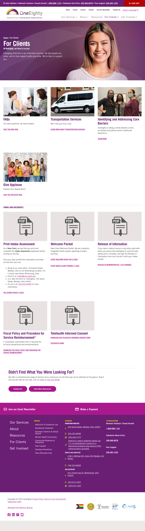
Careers (83, 10)
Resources (96, 17)
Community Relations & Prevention (45, 441)
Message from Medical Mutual (20, 507)
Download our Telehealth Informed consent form (70, 338)
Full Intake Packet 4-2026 (13, 293)
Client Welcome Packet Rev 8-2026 (64, 259)
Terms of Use (49, 499)
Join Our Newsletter (103, 10)
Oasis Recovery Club (43, 453)
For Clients (111, 17)
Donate (91, 10)
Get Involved (128, 17)
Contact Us (116, 10)
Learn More (102, 139)
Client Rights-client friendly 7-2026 (65, 266)
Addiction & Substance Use (46, 424)
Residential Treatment (44, 428)
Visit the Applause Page (12, 195)
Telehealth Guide (57, 343)
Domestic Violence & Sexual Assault (46, 432)
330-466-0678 (87, 3)
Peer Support (40, 446)
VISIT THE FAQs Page (10, 129)
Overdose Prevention (43, 449)
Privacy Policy (38, 499)
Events (75, 10)
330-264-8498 (24, 284)
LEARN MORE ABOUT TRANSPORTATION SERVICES (68, 129)
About (83, 17)
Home (5, 38)
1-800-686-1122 (54, 3)
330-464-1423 (112, 3)
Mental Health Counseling (46, 437)
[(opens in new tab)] (25, 226)
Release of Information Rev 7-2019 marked (114, 265)
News (68, 10)
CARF (19, 502)
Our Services (68, 17)
